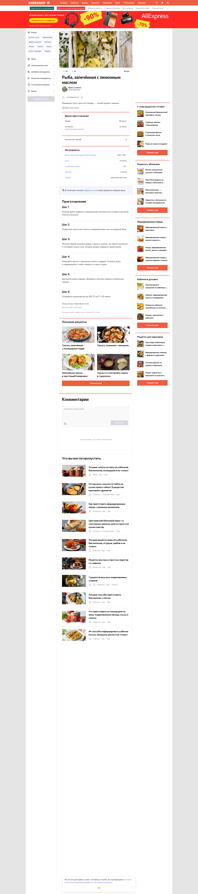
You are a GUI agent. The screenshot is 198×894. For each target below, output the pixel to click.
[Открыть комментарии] (94, 584)
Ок (99, 888)
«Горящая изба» (108, 495)
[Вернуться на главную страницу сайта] (36, 3)
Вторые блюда (67, 304)
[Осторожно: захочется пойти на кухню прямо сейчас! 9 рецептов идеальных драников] (95, 489)
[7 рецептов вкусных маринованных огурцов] (95, 581)
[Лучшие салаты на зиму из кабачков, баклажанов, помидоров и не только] (95, 471)
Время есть (90, 190)
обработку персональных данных (98, 882)
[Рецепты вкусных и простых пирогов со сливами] (95, 563)
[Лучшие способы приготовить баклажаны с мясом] (95, 598)
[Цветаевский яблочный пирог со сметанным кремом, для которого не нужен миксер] (95, 525)
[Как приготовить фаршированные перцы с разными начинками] (95, 507)
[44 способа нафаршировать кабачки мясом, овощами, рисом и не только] (95, 635)
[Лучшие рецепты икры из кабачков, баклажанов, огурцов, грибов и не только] (95, 545)
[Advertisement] (152, 65)
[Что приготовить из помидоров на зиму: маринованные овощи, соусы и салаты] (95, 616)
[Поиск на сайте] (157, 3)
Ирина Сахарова (74, 88)
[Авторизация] (167, 3)
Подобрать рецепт (41, 99)
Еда (100, 475)
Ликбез (114, 585)
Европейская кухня (82, 304)
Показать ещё (96, 383)
